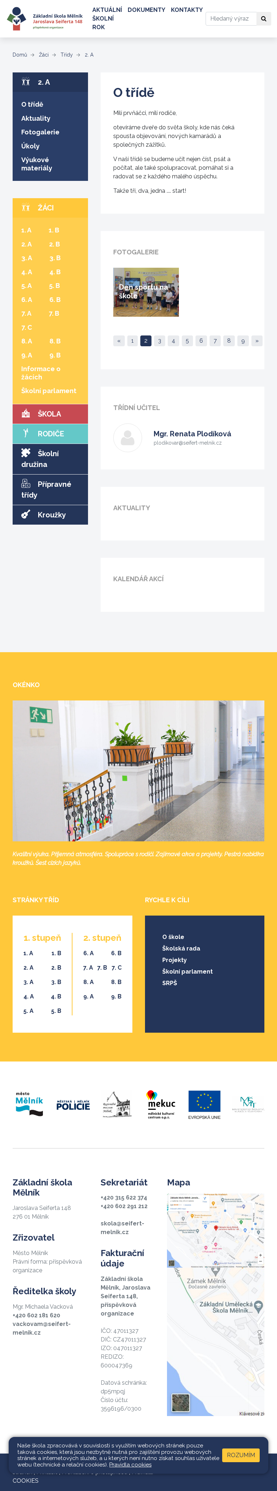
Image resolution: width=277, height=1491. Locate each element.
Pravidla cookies (130, 1464)
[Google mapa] (215, 1304)
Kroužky (51, 515)
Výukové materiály (36, 164)
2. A (88, 55)
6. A (26, 299)
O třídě (32, 104)
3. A (26, 258)
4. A (26, 272)
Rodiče (50, 434)
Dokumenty (146, 9)
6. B (55, 299)
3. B (55, 258)
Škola (48, 414)
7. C (26, 327)
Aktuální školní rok (107, 18)
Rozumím (241, 1455)
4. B (55, 272)
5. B (54, 285)
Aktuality (35, 118)
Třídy (66, 55)
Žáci (43, 55)
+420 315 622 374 (124, 1197)
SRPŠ (169, 983)
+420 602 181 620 (36, 1315)
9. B (55, 355)
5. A (26, 285)
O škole (173, 937)
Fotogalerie (40, 132)
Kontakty (187, 9)
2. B (54, 244)
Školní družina (40, 459)
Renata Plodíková (192, 434)
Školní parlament (48, 391)
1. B (54, 230)
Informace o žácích (41, 373)
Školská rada (181, 948)
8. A (26, 341)
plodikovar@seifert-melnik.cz (188, 443)
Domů (20, 55)
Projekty (174, 960)
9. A (26, 355)
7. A (26, 313)
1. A (26, 230)
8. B (55, 341)
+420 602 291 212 (124, 1206)
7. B (54, 313)
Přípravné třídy (46, 489)
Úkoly (30, 146)
